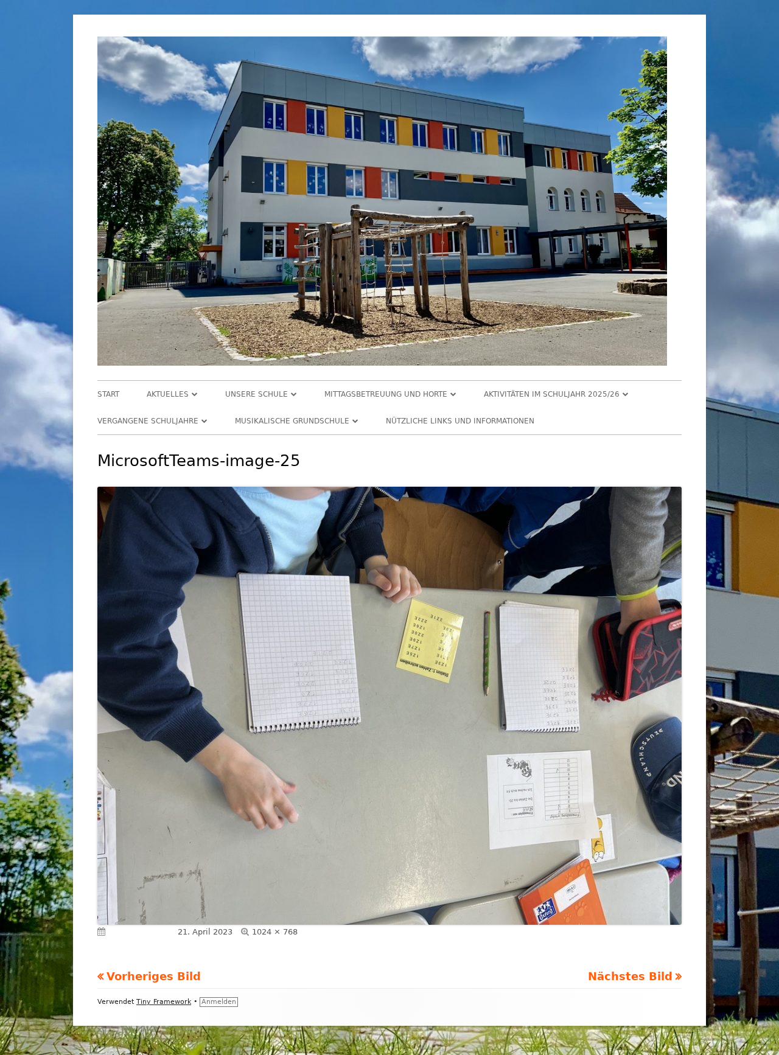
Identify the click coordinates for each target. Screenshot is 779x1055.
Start (108, 394)
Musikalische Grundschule (292, 421)
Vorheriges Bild (154, 976)
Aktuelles (168, 394)
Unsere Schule (256, 394)
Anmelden (218, 1002)
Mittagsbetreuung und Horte (385, 394)
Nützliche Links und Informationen (460, 421)
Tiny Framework (163, 1002)
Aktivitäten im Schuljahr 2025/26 (552, 394)
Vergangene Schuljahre (147, 421)
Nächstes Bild (630, 976)
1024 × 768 (275, 931)
